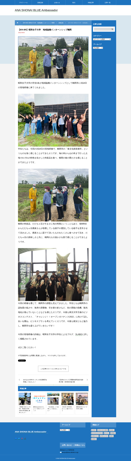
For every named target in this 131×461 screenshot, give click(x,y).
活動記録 (40, 2)
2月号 (94, 430)
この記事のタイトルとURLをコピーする (53, 369)
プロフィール (23, 2)
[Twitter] (19, 438)
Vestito (111, 430)
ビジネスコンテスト (97, 433)
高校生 (94, 439)
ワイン (106, 433)
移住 (112, 436)
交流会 (113, 433)
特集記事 (91, 2)
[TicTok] (25, 438)
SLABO (78, 334)
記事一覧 (108, 2)
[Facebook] (16, 438)
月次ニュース (104, 436)
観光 (73, 2)
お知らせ (57, 2)
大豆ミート (95, 436)
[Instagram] (22, 438)
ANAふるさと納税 (103, 430)
